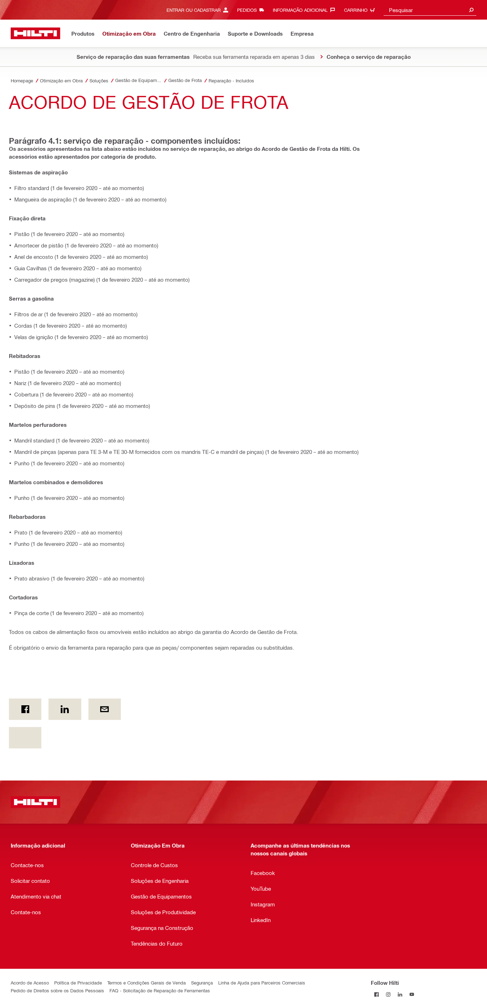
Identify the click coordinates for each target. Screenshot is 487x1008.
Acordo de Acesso (30, 982)
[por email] (104, 709)
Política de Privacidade (78, 982)
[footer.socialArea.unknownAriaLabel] (25, 737)
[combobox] (430, 10)
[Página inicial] (35, 33)
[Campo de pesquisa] (471, 10)
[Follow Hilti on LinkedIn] (400, 994)
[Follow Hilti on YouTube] (412, 994)
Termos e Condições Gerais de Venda (146, 982)
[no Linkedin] (64, 709)
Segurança (202, 982)
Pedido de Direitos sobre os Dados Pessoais (57, 990)
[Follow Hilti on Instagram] (388, 994)
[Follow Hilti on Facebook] (377, 994)
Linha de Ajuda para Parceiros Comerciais (261, 982)
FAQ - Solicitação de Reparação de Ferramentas (159, 990)
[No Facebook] (25, 709)
